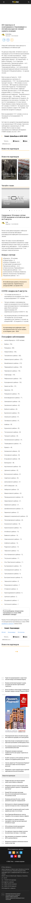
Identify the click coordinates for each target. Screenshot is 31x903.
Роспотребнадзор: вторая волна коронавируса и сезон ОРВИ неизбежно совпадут (13, 612)
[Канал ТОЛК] (25, 141)
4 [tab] (16, 210)
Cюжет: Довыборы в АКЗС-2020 (15, 136)
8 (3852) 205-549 (7, 886)
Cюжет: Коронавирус (11, 628)
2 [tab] (12, 210)
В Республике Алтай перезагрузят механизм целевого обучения (15, 827)
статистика (21, 632)
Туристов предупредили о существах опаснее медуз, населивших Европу (16, 678)
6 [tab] (21, 210)
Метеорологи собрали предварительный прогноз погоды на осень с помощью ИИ (16, 804)
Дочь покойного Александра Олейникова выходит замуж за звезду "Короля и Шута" (17, 690)
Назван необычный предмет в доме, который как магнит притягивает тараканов (15, 684)
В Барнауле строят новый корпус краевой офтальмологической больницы (17, 770)
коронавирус (11, 632)
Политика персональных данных (13, 893)
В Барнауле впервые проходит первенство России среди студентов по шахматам (16, 752)
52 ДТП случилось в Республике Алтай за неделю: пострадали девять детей (17, 758)
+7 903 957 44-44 (7, 880)
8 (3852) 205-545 (7, 884)
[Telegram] (4, 39)
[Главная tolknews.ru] (15, 2)
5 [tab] (19, 210)
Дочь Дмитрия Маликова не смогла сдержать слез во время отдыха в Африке (17, 815)
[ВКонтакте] (8, 39)
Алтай (3, 632)
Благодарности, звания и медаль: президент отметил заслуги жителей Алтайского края (16, 821)
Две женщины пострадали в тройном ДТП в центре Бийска (16, 837)
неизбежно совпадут (8, 623)
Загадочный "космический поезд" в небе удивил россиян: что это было (17, 810)
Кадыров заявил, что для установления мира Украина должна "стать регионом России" (15, 200)
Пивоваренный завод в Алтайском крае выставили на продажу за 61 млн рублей (16, 736)
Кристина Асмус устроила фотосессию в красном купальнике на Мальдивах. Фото (17, 741)
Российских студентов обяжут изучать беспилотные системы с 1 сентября (16, 832)
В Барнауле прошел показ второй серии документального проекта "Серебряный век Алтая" (16, 787)
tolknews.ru (8, 867)
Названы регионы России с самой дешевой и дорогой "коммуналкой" (15, 799)
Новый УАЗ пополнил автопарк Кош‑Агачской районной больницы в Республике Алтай (16, 794)
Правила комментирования (12, 896)
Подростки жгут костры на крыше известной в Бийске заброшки (15, 781)
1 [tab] (9, 210)
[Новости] (16, 141)
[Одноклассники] (11, 39)
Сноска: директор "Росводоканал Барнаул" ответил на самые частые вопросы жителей (17, 764)
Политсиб (8, 35)
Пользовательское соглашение (13, 895)
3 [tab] (14, 210)
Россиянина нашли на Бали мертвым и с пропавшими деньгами (17, 746)
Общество (8, 224)
